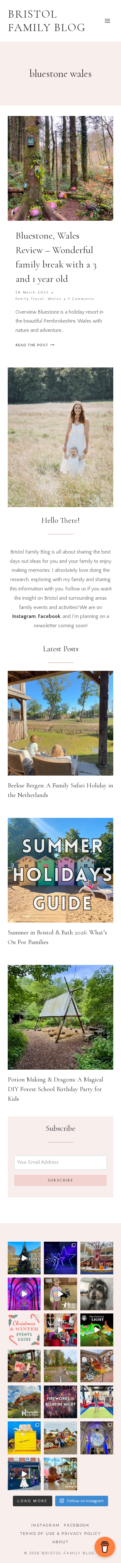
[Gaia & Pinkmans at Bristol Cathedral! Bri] (96, 1437)
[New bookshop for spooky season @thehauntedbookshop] (24, 1474)
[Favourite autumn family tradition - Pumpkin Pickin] (60, 1437)
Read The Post (35, 345)
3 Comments (81, 299)
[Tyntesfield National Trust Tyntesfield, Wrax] (96, 1366)
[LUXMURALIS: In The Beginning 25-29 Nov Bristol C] (24, 1294)
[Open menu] (107, 21)
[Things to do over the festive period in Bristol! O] (24, 1258)
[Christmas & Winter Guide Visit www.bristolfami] (24, 1329)
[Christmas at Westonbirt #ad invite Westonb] (60, 1258)
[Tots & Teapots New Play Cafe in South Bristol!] (60, 1474)
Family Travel (30, 299)
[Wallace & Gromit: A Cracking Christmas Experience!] (60, 1329)
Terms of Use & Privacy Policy (60, 1533)
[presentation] (60, 723)
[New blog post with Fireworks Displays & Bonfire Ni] (60, 1402)
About (60, 1542)
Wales (54, 299)
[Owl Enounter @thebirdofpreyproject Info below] (60, 1294)
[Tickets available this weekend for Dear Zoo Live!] (24, 1437)
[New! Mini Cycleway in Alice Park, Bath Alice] (60, 1366)
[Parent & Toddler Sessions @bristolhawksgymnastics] (96, 1402)
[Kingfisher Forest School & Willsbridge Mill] (24, 1366)
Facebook (77, 1525)
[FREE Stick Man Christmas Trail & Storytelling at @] (96, 1258)
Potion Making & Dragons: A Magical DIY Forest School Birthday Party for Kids (55, 1089)
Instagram (45, 1525)
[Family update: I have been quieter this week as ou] (96, 1294)
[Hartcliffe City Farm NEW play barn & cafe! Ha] (24, 1402)
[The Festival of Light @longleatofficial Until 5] (96, 1329)
